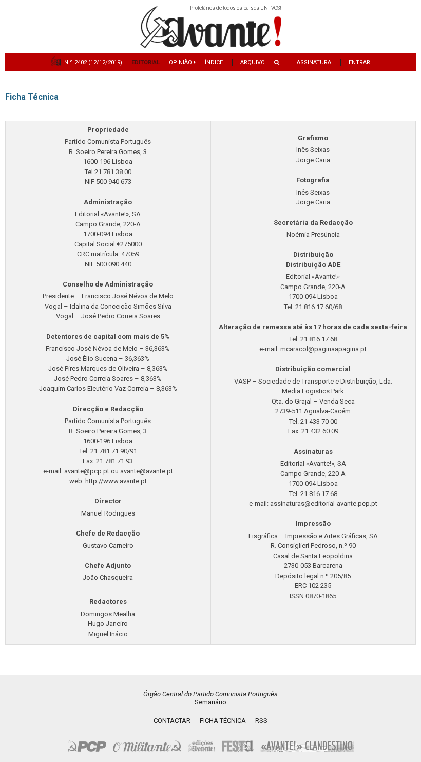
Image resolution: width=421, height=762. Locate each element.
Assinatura (314, 62)
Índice (214, 62)
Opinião (181, 62)
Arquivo (252, 62)
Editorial (145, 62)
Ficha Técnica (223, 721)
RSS (261, 721)
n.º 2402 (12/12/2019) (93, 62)
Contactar (172, 721)
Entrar (359, 62)
